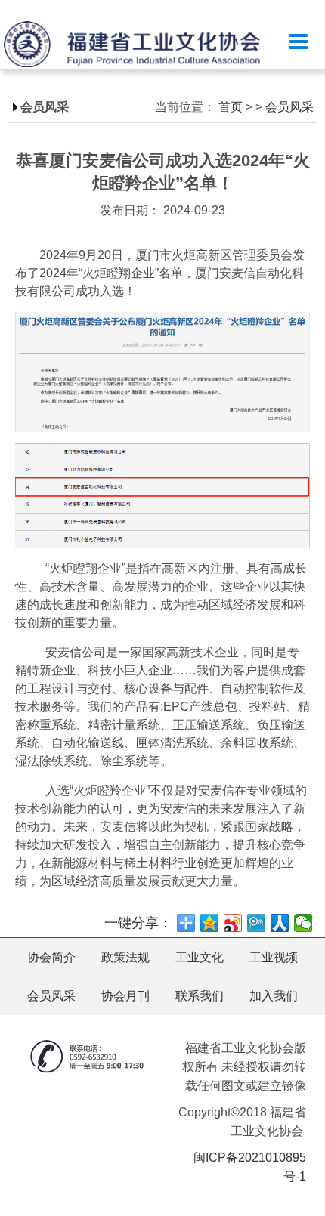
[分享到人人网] (280, 923)
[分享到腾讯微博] (256, 923)
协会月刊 (125, 995)
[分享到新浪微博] (233, 923)
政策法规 (125, 957)
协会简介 (51, 957)
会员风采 (289, 106)
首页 (230, 106)
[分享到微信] (303, 923)
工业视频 (273, 957)
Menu (298, 42)
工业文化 (199, 957)
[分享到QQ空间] (209, 923)
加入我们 (273, 995)
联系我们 (199, 995)
